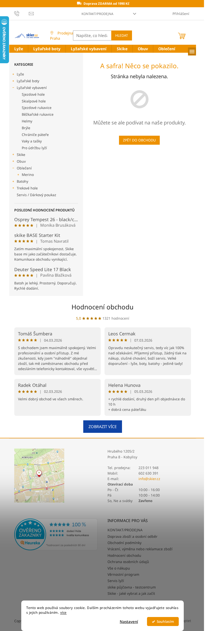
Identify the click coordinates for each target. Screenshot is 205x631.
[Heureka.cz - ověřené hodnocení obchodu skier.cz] (56, 535)
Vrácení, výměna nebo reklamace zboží (140, 549)
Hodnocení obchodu (103, 306)
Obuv (21, 161)
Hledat (121, 35)
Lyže (20, 74)
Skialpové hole (34, 101)
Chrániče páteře (35, 134)
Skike (21, 154)
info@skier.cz (149, 478)
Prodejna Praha (61, 35)
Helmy (27, 121)
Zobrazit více (102, 426)
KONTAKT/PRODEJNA (97, 13)
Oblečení (24, 168)
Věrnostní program (123, 574)
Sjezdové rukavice (37, 107)
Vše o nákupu (119, 568)
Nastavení (129, 621)
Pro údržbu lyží (34, 147)
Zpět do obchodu (139, 140)
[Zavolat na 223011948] (21, 13)
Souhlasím (165, 621)
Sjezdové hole (33, 94)
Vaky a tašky (32, 141)
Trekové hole (27, 188)
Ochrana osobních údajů (128, 561)
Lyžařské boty (28, 80)
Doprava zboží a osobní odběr (133, 536)
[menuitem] (18, 49)
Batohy (22, 181)
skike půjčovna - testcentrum (132, 587)
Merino (28, 174)
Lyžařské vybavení (32, 87)
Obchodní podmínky (125, 542)
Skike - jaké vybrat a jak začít (131, 593)
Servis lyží (116, 580)
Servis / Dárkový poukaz (36, 194)
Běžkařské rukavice (38, 114)
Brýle (26, 127)
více (63, 612)
